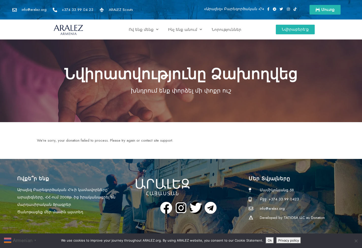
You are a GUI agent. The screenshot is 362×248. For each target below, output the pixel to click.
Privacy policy (288, 240)
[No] (355, 240)
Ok (270, 240)
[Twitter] (196, 208)
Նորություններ (226, 29)
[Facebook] (166, 208)
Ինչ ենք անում (182, 29)
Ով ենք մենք (141, 29)
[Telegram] (210, 208)
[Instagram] (181, 208)
